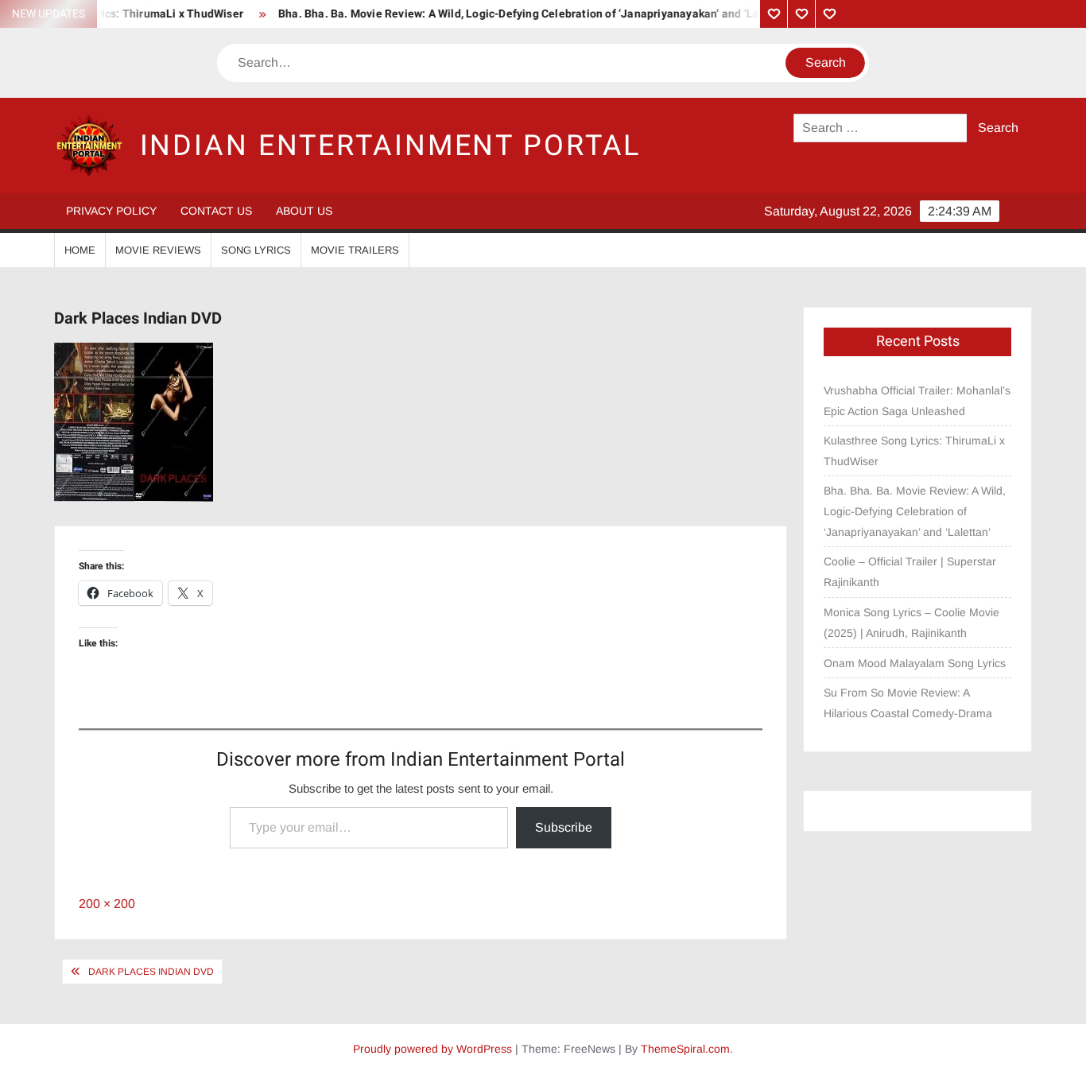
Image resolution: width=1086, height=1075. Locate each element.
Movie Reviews (158, 250)
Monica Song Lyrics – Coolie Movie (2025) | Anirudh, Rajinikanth (911, 622)
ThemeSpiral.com (685, 1048)
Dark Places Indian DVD (151, 971)
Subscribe (563, 827)
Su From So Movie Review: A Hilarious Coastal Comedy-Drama (908, 703)
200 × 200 (107, 903)
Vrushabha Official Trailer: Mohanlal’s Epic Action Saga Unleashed (917, 400)
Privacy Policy (111, 210)
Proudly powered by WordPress (432, 1048)
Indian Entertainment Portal (391, 146)
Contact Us (216, 210)
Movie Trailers (355, 250)
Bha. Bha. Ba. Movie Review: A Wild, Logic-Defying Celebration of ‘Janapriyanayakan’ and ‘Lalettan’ (521, 14)
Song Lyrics (256, 250)
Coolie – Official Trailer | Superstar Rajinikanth (910, 571)
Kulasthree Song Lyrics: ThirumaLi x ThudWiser (914, 451)
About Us (304, 210)
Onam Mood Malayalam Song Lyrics (915, 663)
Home (79, 250)
